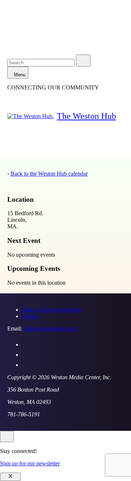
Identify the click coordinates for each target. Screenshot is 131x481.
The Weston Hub (86, 116)
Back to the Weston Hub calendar (49, 174)
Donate (30, 316)
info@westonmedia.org (51, 328)
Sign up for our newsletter (52, 309)
